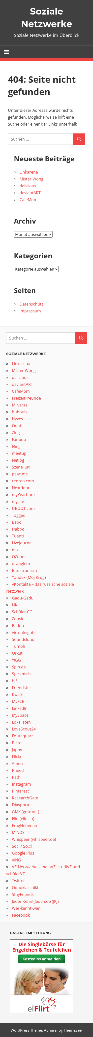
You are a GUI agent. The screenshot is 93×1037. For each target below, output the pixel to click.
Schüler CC (22, 612)
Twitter (18, 880)
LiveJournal (22, 543)
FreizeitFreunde (26, 398)
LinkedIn (20, 708)
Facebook (21, 915)
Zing (16, 432)
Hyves (17, 418)
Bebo (17, 522)
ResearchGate (25, 798)
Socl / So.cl (22, 846)
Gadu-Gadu (22, 598)
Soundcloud (23, 639)
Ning (17, 446)
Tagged (19, 515)
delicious (28, 186)
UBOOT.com (23, 508)
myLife (18, 501)
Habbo (18, 529)
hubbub (20, 412)
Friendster (21, 687)
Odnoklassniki (25, 887)
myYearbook (23, 494)
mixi (16, 549)
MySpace (21, 715)
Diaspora (20, 805)
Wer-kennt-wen (26, 908)
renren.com (23, 481)
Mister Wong (31, 179)
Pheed (18, 770)
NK (14, 605)
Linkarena (29, 172)
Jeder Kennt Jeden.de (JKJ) (35, 901)
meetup (20, 453)
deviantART (30, 192)
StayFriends (23, 894)
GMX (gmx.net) (25, 811)
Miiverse (20, 405)
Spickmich (21, 674)
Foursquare (23, 736)
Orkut (18, 653)
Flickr (17, 756)
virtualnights (23, 632)
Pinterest (20, 791)
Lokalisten (21, 722)
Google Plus (23, 853)
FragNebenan (24, 825)
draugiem (21, 563)
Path (16, 777)
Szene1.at (21, 467)
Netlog (18, 460)
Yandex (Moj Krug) (29, 577)
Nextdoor (21, 487)
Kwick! (17, 694)
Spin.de (19, 667)
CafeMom (28, 199)
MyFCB (18, 701)
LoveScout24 (24, 729)
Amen (17, 763)
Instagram (21, 784)
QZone (18, 556)
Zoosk (17, 618)
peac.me (20, 474)
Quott (18, 425)
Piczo (17, 742)
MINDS (18, 832)
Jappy (17, 749)
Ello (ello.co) (23, 818)
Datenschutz (31, 304)
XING (16, 860)
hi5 (15, 680)
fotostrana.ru (24, 570)
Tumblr (19, 646)
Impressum (30, 311)
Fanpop (19, 439)
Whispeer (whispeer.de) (34, 839)
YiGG (16, 660)
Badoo (18, 625)
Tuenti (18, 536)
